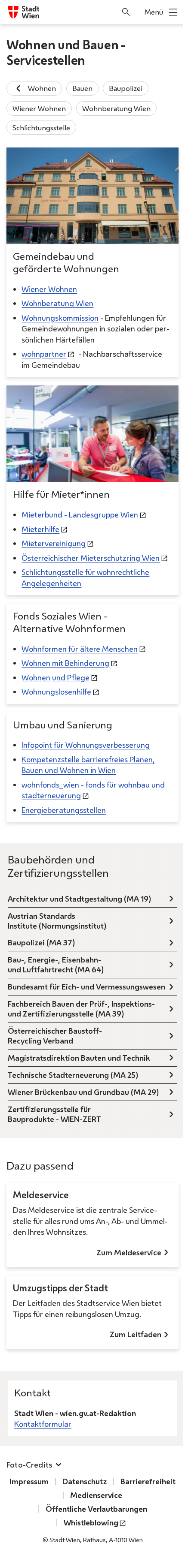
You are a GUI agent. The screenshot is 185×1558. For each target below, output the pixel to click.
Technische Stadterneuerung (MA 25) (73, 1075)
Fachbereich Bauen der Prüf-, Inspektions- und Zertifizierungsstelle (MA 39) (81, 1009)
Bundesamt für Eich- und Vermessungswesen (86, 986)
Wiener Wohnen (39, 108)
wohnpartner (44, 354)
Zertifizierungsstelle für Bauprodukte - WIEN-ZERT (54, 1114)
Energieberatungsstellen (64, 810)
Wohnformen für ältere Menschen (80, 649)
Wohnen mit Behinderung (65, 663)
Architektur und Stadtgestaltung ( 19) (79, 898)
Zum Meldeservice (128, 1252)
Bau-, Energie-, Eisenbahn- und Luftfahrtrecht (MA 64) (56, 964)
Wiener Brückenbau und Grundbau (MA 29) (83, 1092)
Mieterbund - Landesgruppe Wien (80, 514)
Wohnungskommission (60, 318)
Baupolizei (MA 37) (41, 942)
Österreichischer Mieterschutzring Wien (91, 558)
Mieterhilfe (40, 529)
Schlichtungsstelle (41, 127)
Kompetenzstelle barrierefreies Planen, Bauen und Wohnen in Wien (88, 765)
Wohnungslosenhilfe (56, 691)
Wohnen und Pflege (55, 677)
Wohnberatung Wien (116, 108)
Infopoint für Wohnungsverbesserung (86, 745)
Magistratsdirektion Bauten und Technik (79, 1058)
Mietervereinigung (54, 543)
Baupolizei (125, 88)
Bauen (82, 88)
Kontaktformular (42, 1424)
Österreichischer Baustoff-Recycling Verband (55, 1036)
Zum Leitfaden (135, 1334)
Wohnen (42, 88)
